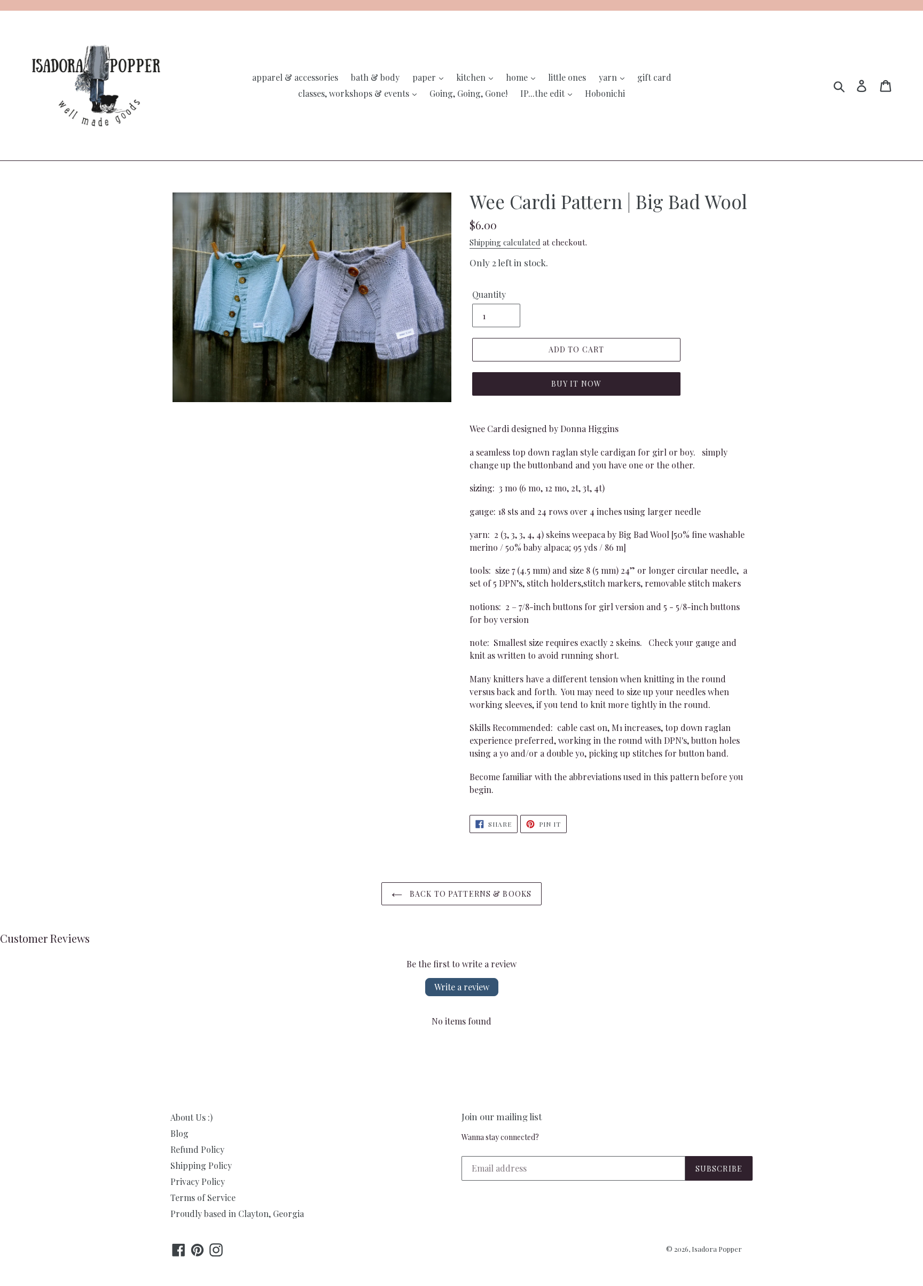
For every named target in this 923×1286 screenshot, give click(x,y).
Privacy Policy (197, 1181)
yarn (609, 77)
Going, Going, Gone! (468, 93)
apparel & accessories (295, 77)
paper (425, 77)
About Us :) (191, 1117)
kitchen (472, 77)
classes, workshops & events (354, 93)
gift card (654, 77)
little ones (567, 77)
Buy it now (576, 384)
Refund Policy (197, 1149)
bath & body (375, 77)
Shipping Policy (201, 1165)
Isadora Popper (717, 1248)
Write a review (461, 986)
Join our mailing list (502, 1116)
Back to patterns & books (469, 894)
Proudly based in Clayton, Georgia (237, 1213)
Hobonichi (605, 93)
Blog (179, 1133)
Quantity (489, 294)
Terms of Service (203, 1197)
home (518, 77)
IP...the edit (543, 93)
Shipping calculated (505, 242)
